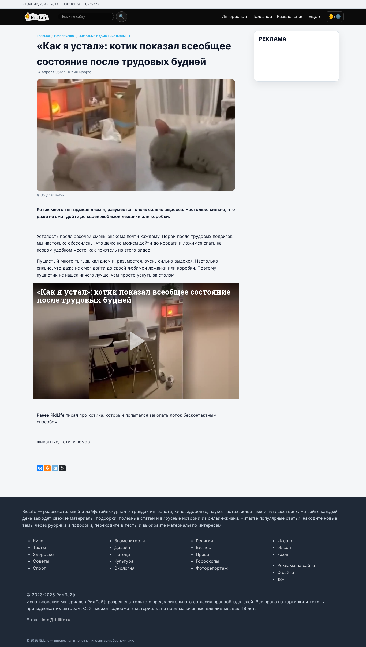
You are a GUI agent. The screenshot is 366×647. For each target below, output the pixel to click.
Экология (124, 568)
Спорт (39, 568)
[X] (62, 468)
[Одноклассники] (47, 468)
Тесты (39, 547)
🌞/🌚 (334, 16)
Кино (38, 540)
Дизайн (122, 547)
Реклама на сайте (296, 565)
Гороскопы (207, 561)
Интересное (234, 16)
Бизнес (203, 547)
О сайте (285, 572)
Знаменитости (129, 540)
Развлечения (290, 16)
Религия (204, 540)
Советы (41, 561)
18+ (281, 579)
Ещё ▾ (314, 16)
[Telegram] (55, 468)
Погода (122, 554)
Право (202, 554)
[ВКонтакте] (40, 468)
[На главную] (35, 16)
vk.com (284, 540)
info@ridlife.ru (56, 619)
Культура (123, 561)
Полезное (262, 16)
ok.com (284, 547)
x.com (283, 554)
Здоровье (43, 554)
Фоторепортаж (212, 568)
